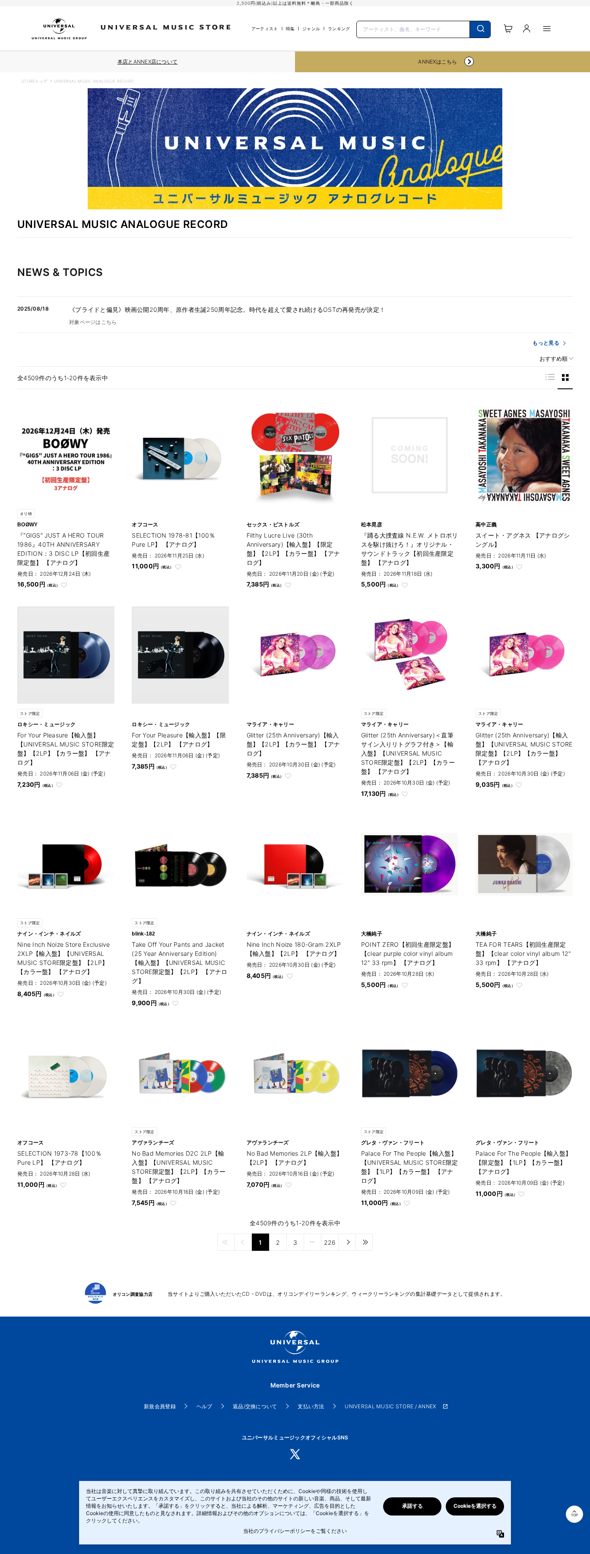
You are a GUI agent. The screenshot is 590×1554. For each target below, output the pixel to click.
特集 (290, 28)
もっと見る (546, 343)
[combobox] (423, 28)
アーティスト (264, 28)
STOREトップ (34, 81)
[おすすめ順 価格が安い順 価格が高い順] (553, 358)
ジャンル (311, 28)
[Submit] (480, 29)
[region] (147, 61)
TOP (574, 1515)
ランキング (339, 28)
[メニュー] (546, 28)
